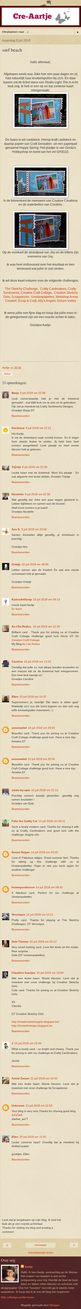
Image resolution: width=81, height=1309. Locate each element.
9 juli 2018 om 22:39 (37, 494)
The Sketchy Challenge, (22, 288)
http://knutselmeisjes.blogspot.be (32, 1025)
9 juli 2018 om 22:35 (34, 467)
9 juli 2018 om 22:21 (38, 428)
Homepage (41, 1245)
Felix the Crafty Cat (24, 821)
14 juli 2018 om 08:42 (49, 887)
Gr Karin (17, 608)
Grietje (16, 564)
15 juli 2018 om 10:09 (50, 972)
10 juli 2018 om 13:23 (37, 661)
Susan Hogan (21, 852)
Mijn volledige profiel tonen (17, 1297)
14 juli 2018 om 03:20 (44, 852)
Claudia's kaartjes (23, 972)
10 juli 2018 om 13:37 (32, 696)
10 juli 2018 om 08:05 (35, 564)
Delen (7, 374)
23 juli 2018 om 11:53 (39, 1105)
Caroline (17, 661)
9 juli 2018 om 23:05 (34, 529)
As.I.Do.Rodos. (22, 626)
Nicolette (18, 494)
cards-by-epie (21, 790)
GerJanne (18, 428)
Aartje (29, 1266)
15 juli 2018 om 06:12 (43, 941)
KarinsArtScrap (22, 599)
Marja (15, 392)
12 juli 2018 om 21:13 (44, 790)
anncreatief (19, 727)
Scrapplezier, (20, 296)
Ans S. (16, 529)
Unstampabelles (42, 296)
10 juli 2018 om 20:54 (41, 727)
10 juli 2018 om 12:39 (46, 626)
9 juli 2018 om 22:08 (32, 392)
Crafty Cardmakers (53, 288)
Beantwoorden (21, 415)
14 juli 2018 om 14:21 (39, 914)
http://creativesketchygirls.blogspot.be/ (35, 1021)
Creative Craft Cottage (36, 292)
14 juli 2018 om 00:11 (52, 821)
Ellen (15, 696)
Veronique (18, 914)
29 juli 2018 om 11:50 (32, 1136)
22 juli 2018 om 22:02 (43, 1078)
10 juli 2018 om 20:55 (41, 759)
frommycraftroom (23, 887)
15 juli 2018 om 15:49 (27, 1043)
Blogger (54, 1305)
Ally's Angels (47, 300)
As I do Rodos (31, 643)
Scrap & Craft (27, 300)
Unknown (18, 1105)
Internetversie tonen (40, 1252)
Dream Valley (66, 300)
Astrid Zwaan (20, 1078)
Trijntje (16, 467)
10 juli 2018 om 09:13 (46, 599)
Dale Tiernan (20, 941)
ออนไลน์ (17, 1115)
